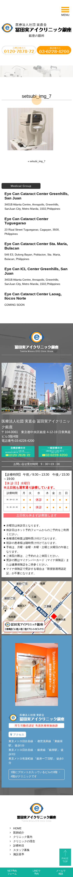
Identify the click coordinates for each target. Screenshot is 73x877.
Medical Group (21, 185)
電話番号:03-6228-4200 (18, 440)
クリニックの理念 (24, 841)
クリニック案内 (22, 836)
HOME (17, 828)
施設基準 (18, 854)
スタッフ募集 (21, 849)
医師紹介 (18, 832)
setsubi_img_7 (37, 161)
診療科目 (18, 845)
